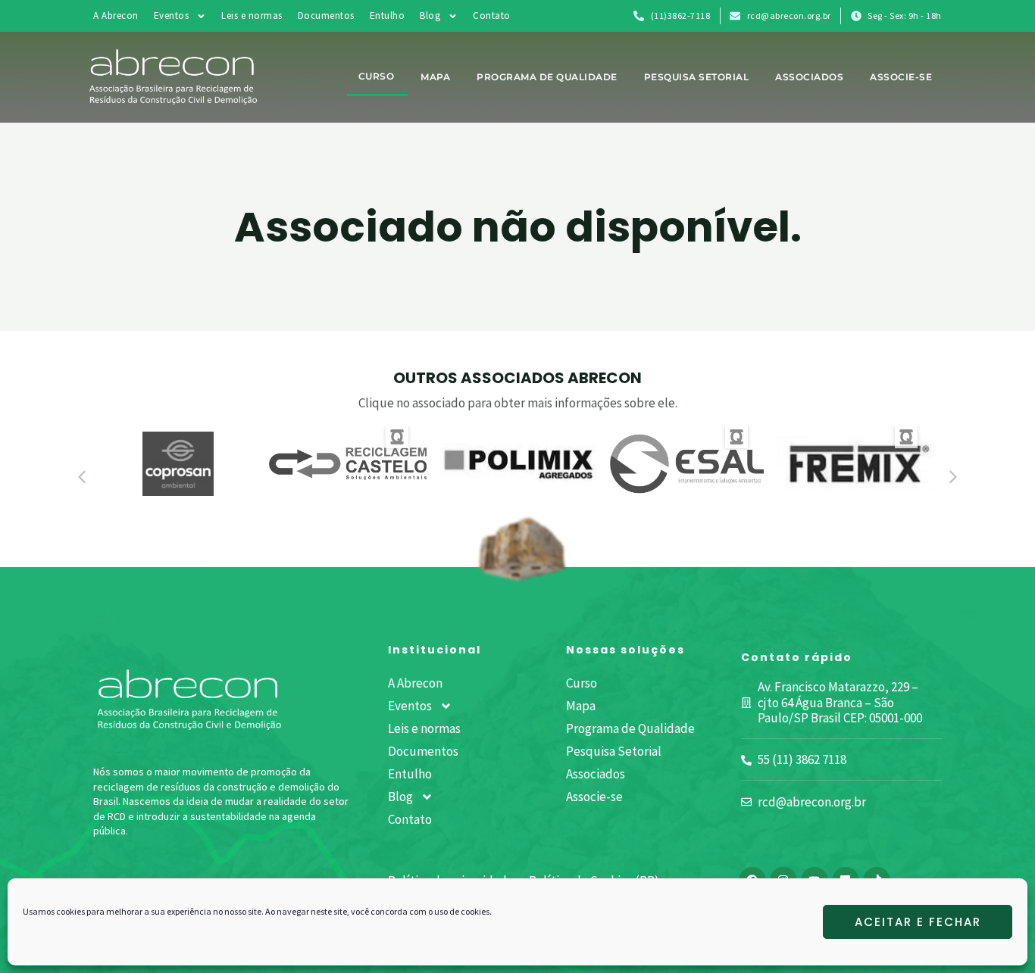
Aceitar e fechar (918, 922)
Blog (430, 15)
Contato (492, 15)
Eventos (171, 15)
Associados (809, 77)
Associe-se (901, 77)
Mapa (435, 77)
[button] (82, 477)
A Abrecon (116, 15)
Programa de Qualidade (547, 77)
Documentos (326, 15)
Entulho (387, 15)
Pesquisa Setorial (696, 77)
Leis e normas (252, 15)
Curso (376, 76)
